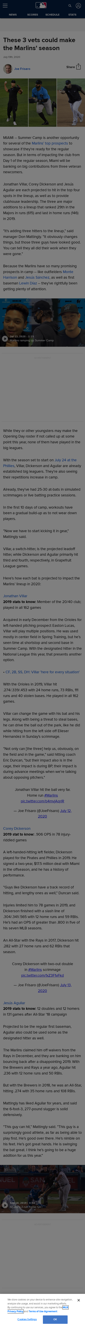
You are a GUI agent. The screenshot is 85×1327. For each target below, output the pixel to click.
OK (55, 1319)
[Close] (78, 1300)
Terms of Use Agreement (43, 1311)
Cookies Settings (27, 1319)
